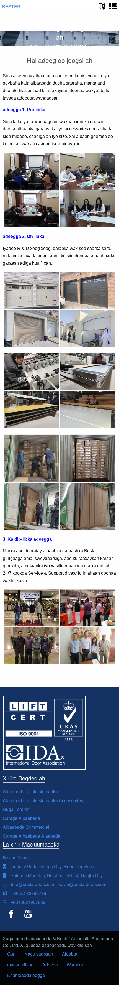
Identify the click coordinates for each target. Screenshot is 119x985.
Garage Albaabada (21, 818)
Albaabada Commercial (26, 827)
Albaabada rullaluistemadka (30, 791)
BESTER (11, 6)
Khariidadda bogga (26, 975)
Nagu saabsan (38, 954)
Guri (11, 954)
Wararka (75, 964)
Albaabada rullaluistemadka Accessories (43, 800)
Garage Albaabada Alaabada (31, 836)
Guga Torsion (16, 809)
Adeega (50, 964)
